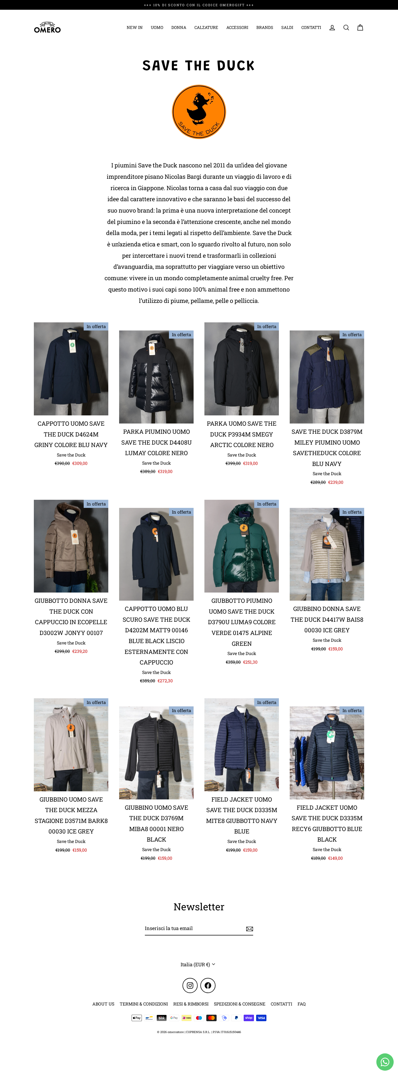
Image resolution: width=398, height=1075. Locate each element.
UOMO (157, 27)
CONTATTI (311, 27)
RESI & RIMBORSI (190, 1004)
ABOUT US (103, 1004)
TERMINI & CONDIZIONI (144, 1004)
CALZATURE (206, 27)
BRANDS (264, 27)
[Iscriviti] (248, 928)
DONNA (178, 27)
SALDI (287, 27)
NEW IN (135, 27)
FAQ (302, 1004)
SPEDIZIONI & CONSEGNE (239, 1004)
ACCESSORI (237, 27)
